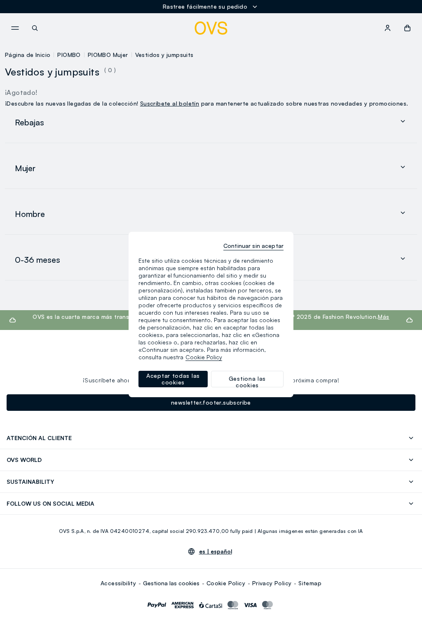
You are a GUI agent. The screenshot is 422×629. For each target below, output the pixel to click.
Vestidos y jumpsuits (164, 54)
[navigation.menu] (15, 28)
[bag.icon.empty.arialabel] (407, 28)
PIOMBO (68, 54)
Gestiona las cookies (171, 583)
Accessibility (118, 583)
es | (215, 551)
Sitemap (309, 583)
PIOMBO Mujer (108, 54)
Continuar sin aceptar (253, 245)
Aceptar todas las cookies (173, 379)
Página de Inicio (27, 54)
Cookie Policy (225, 583)
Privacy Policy (272, 583)
